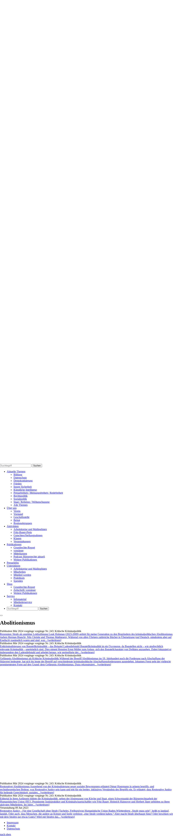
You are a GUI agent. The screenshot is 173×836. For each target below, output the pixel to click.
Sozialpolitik (20, 498)
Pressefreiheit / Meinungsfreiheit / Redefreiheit (38, 492)
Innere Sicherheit (23, 486)
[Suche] (86, 230)
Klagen (17, 538)
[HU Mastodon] (86, 346)
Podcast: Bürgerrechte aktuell (29, 556)
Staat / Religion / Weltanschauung (32, 501)
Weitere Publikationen (25, 559)
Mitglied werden (22, 574)
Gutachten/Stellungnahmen (28, 535)
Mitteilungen (20, 553)
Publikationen (14, 544)
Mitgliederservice (23, 602)
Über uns (12, 508)
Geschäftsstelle (21, 517)
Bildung (18, 474)
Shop (9, 584)
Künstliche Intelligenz (25, 489)
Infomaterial (20, 599)
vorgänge (18, 550)
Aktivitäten (13, 526)
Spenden (18, 581)
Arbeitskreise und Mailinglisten (30, 529)
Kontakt (18, 605)
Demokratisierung (23, 480)
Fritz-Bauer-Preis (23, 532)
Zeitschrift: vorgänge (25, 590)
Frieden (18, 483)
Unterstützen (13, 565)
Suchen (37, 465)
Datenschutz (20, 477)
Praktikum (19, 577)
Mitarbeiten (20, 571)
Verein (17, 511)
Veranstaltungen (22, 541)
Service (11, 596)
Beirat (17, 520)
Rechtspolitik (21, 495)
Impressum (12, 822)
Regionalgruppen (23, 523)
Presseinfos (13, 562)
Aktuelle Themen (16, 471)
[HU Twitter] (86, 462)
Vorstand (18, 514)
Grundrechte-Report (24, 547)
